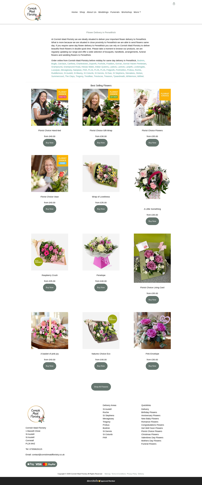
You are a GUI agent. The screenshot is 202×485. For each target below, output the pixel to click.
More (136, 12)
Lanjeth (129, 67)
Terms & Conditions (119, 474)
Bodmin (140, 60)
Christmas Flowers (150, 434)
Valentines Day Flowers (152, 437)
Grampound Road (72, 67)
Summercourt (57, 76)
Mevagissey (66, 70)
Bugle (54, 64)
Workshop (126, 12)
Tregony (79, 76)
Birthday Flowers (149, 412)
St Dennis (99, 73)
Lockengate (139, 67)
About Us (91, 12)
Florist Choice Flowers (151, 431)
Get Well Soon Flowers (152, 428)
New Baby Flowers (150, 418)
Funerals (115, 12)
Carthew (71, 64)
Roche (138, 70)
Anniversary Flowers (150, 415)
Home (75, 12)
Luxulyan (55, 70)
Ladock (113, 67)
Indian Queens (102, 67)
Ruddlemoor (57, 73)
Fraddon (110, 64)
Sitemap (108, 474)
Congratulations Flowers (152, 425)
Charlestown (82, 64)
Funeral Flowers (148, 444)
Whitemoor (131, 76)
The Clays (70, 76)
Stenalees (130, 73)
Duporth (93, 64)
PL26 (102, 70)
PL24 (90, 70)
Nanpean (77, 70)
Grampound (56, 67)
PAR (85, 70)
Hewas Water (87, 67)
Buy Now (49, 143)
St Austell (68, 73)
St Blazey (78, 73)
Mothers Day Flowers (151, 441)
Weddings (103, 12)
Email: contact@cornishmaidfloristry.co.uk (45, 454)
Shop (82, 12)
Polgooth (110, 70)
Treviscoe (98, 76)
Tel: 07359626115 (34, 449)
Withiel (140, 76)
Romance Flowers (149, 422)
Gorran (118, 64)
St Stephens (118, 73)
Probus (130, 70)
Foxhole (101, 64)
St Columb (89, 73)
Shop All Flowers (101, 387)
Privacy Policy (132, 474)
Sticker (139, 73)
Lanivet (121, 67)
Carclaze (62, 64)
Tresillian (88, 76)
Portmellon (121, 70)
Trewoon (108, 76)
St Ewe (108, 73)
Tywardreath (119, 76)
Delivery (145, 409)
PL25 (96, 70)
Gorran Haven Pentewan (134, 64)
